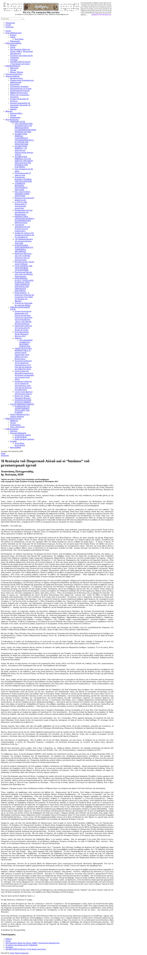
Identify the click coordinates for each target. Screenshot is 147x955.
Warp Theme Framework (19, 953)
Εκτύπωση (5, 455)
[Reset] (23, 19)
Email (3, 453)
